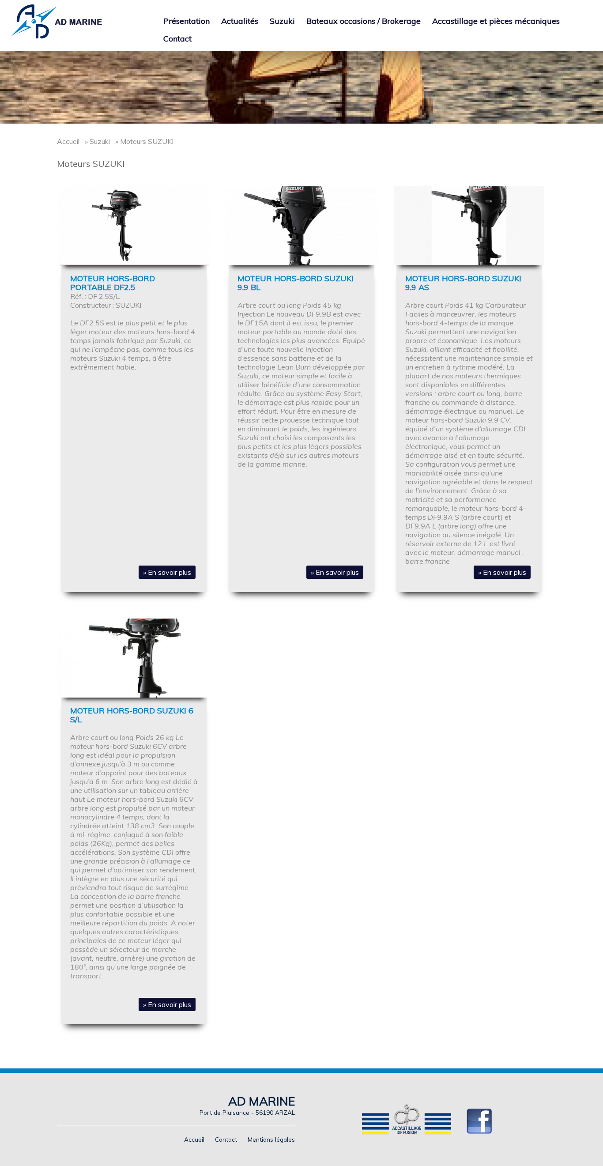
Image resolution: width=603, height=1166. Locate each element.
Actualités (239, 21)
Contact (177, 39)
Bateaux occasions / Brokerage (363, 21)
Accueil (68, 141)
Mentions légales (271, 1139)
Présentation (186, 21)
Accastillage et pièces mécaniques (496, 21)
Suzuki (282, 21)
